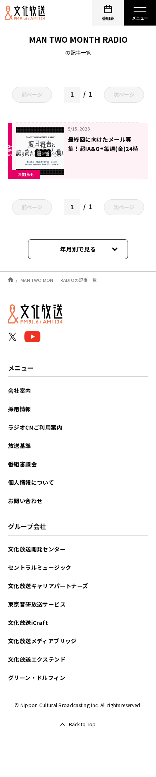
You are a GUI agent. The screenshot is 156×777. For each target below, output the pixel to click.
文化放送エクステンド (37, 659)
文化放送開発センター (37, 549)
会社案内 (19, 390)
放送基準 (19, 446)
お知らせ (26, 174)
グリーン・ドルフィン (36, 678)
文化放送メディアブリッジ (42, 641)
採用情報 (19, 409)
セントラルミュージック (39, 567)
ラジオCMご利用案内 (35, 427)
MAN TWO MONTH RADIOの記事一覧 (58, 279)
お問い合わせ (25, 501)
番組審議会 (22, 464)
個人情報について (31, 482)
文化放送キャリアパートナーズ (48, 586)
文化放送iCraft (28, 622)
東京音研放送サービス (37, 604)
